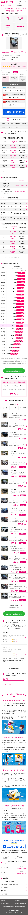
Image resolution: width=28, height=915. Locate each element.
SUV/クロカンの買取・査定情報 (9, 884)
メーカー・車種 (11, 87)
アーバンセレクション (6, 207)
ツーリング (3, 210)
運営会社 (3, 901)
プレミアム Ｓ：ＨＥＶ (6, 213)
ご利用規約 (17, 901)
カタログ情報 (4, 888)
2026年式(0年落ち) (4, 146)
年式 (7, 95)
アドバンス (4, 204)
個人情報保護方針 (5, 903)
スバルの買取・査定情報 (7, 881)
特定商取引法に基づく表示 (21, 903)
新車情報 (3, 891)
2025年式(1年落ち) (4, 151)
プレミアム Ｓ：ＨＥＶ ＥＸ (6, 218)
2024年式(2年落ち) (4, 156)
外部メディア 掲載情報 (20, 906)
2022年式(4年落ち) (4, 166)
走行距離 (8, 102)
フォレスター (8, 685)
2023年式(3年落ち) (4, 161)
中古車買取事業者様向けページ (7, 906)
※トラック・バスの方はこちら (19, 74)
